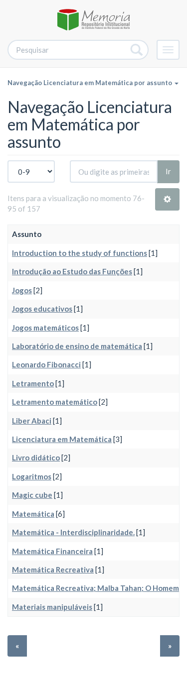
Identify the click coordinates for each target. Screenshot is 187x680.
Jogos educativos (42, 308)
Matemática (33, 513)
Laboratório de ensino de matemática (77, 345)
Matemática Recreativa (53, 569)
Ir (168, 171)
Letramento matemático (54, 401)
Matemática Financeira (52, 551)
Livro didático (36, 457)
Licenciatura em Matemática (62, 439)
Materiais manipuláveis (52, 606)
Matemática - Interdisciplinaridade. (73, 532)
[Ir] (137, 50)
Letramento (33, 383)
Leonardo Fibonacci (46, 364)
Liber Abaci (31, 420)
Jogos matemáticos (45, 327)
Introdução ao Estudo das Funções (72, 271)
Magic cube (32, 494)
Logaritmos (31, 476)
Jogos (22, 290)
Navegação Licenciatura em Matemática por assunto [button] (90, 83)
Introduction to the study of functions (79, 252)
